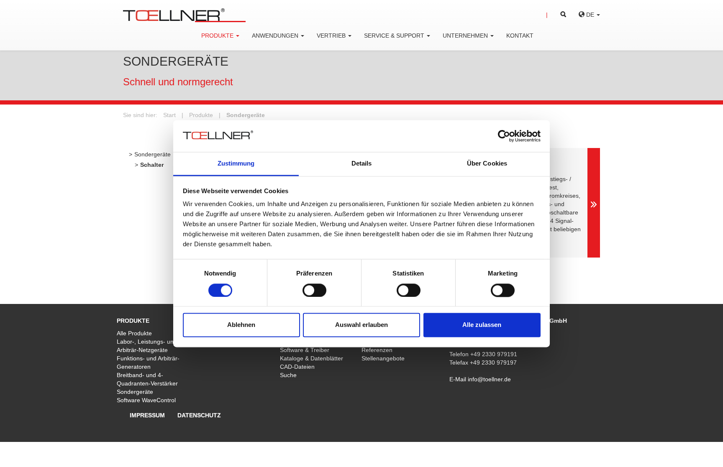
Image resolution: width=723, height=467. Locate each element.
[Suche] (556, 14)
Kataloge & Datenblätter (311, 358)
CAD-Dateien (297, 366)
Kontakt (519, 35)
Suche (288, 375)
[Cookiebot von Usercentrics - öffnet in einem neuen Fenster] (504, 136)
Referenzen (377, 350)
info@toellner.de (489, 379)
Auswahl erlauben (361, 325)
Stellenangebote (383, 358)
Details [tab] (361, 163)
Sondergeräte (245, 115)
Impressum (147, 415)
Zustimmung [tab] (236, 163)
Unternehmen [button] (466, 35)
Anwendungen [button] (276, 35)
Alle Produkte (134, 333)
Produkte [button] (218, 35)
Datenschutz (199, 415)
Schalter (152, 164)
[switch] (314, 290)
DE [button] (590, 14)
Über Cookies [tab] (487, 163)
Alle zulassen (481, 325)
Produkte (201, 115)
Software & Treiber (304, 350)
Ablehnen (241, 325)
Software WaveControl (146, 400)
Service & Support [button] (395, 35)
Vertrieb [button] (332, 35)
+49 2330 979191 (493, 354)
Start (169, 115)
